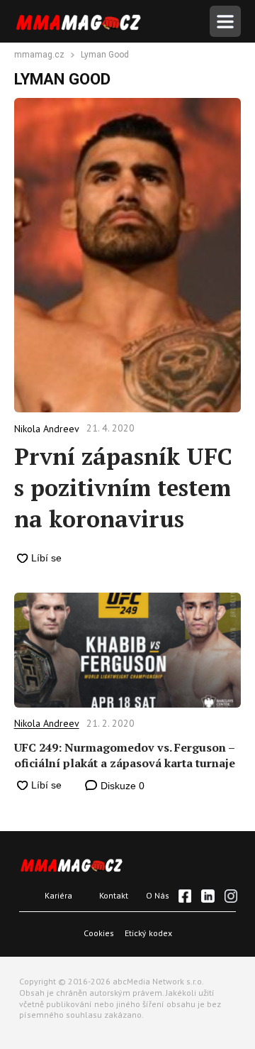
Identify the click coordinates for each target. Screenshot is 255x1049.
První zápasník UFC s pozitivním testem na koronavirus (123, 487)
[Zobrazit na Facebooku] (184, 895)
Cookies (99, 933)
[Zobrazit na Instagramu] (231, 895)
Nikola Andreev (46, 723)
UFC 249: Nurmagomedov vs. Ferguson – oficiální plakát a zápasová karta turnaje (124, 755)
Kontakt (113, 895)
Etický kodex (148, 933)
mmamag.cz (39, 55)
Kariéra (58, 895)
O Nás (157, 895)
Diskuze (121, 785)
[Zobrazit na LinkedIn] (207, 895)
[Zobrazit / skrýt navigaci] (225, 21)
